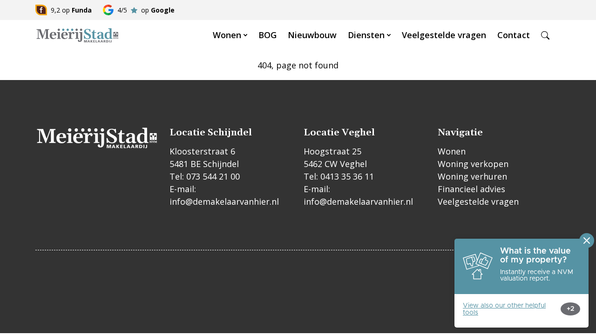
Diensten (366, 34)
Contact (513, 34)
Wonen (227, 34)
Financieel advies (471, 188)
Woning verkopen (473, 163)
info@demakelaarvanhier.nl (224, 201)
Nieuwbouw (312, 34)
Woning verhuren (472, 176)
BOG (267, 34)
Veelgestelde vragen (444, 34)
